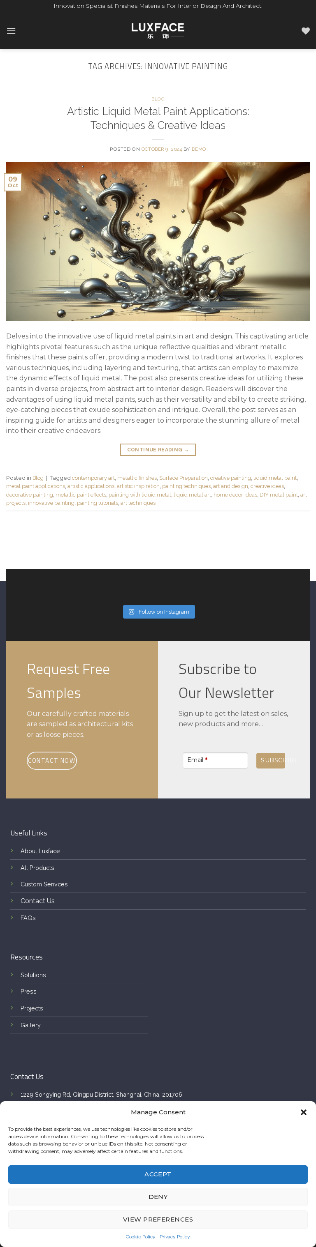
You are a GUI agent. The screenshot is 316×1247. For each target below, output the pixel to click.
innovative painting (51, 503)
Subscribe (273, 760)
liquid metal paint (275, 478)
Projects (32, 1008)
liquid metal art (192, 495)
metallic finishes (137, 478)
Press (29, 991)
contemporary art (93, 478)
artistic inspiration (138, 486)
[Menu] (11, 31)
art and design (230, 486)
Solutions (33, 974)
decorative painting (29, 495)
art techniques (138, 503)
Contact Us (38, 901)
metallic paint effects (81, 495)
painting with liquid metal (140, 495)
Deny (158, 1197)
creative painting (230, 478)
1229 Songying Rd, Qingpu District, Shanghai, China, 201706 (101, 1094)
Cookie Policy (141, 1237)
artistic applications (90, 486)
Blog (157, 99)
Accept (158, 1174)
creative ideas (267, 486)
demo (199, 149)
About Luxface (40, 850)
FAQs (28, 917)
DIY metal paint (279, 495)
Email (197, 760)
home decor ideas (235, 495)
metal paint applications (35, 486)
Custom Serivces (44, 884)
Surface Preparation (183, 478)
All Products (37, 867)
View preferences (158, 1219)
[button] (304, 1112)
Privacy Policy (175, 1237)
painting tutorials (97, 503)
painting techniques (186, 486)
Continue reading (158, 450)
